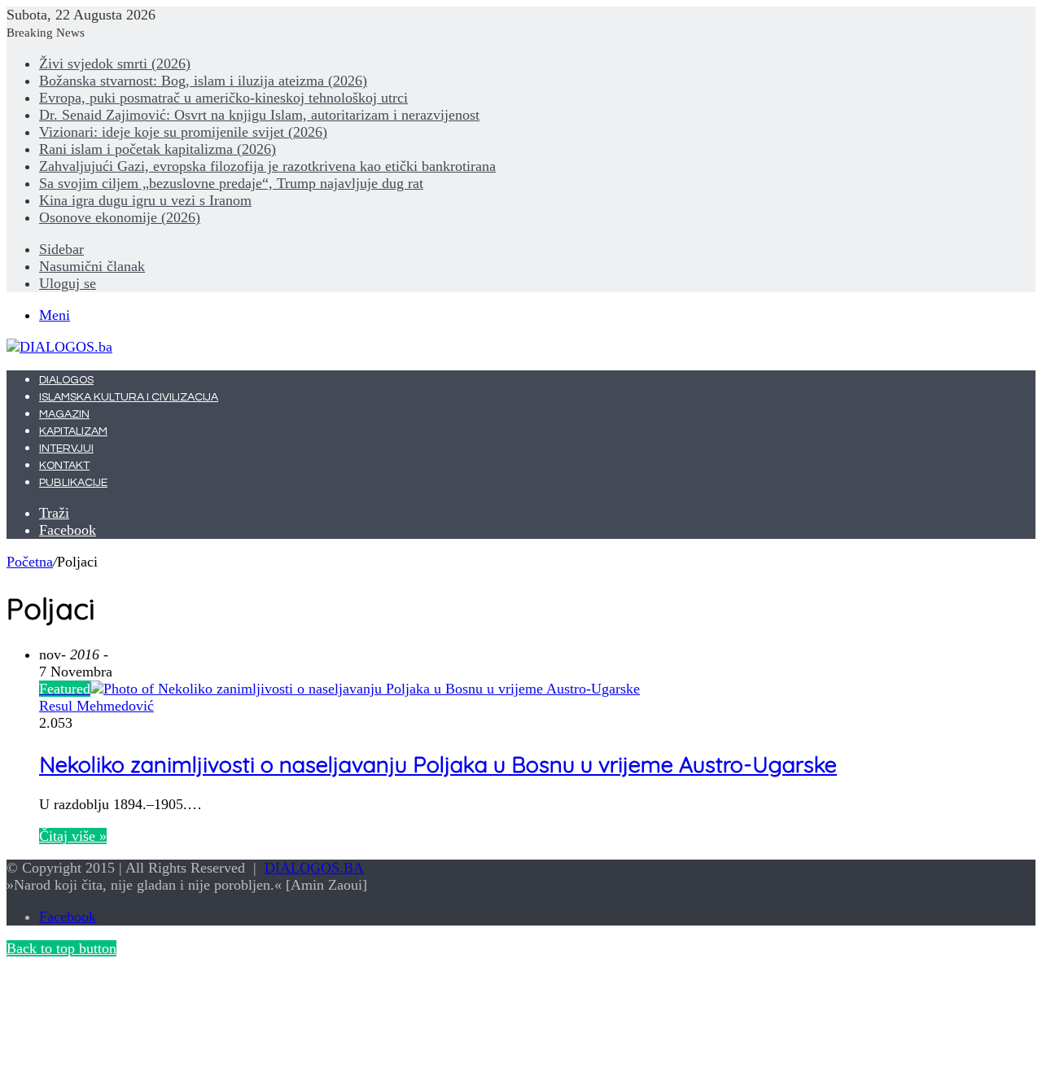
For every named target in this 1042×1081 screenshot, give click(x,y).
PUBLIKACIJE (73, 482)
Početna (30, 562)
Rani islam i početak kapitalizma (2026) (157, 149)
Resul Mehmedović (96, 706)
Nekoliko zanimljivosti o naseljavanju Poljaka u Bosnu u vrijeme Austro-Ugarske (438, 764)
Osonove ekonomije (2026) (119, 217)
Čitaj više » (73, 836)
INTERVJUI (66, 448)
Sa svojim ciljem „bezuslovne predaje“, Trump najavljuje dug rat (231, 183)
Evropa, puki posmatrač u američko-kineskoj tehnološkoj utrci (223, 98)
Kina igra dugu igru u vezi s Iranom (145, 200)
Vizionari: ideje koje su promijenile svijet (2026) (183, 132)
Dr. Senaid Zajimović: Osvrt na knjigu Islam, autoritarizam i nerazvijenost (259, 115)
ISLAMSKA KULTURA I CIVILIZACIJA (128, 397)
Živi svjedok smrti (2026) (114, 63)
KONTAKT (64, 465)
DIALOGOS (66, 380)
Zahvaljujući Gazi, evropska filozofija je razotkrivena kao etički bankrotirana (267, 166)
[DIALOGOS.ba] (59, 347)
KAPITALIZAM (73, 431)
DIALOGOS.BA (314, 868)
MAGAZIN (64, 414)
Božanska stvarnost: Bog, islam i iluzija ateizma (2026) (203, 80)
